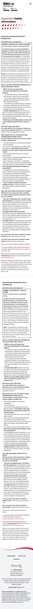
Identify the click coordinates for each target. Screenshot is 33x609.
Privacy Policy (11, 556)
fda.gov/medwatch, (24, 249)
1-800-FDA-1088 (5, 251)
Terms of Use (22, 556)
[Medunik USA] (16, 565)
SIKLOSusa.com (9, 257)
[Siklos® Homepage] (9, 4)
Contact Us (16, 559)
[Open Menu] (30, 3)
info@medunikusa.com (16, 571)
